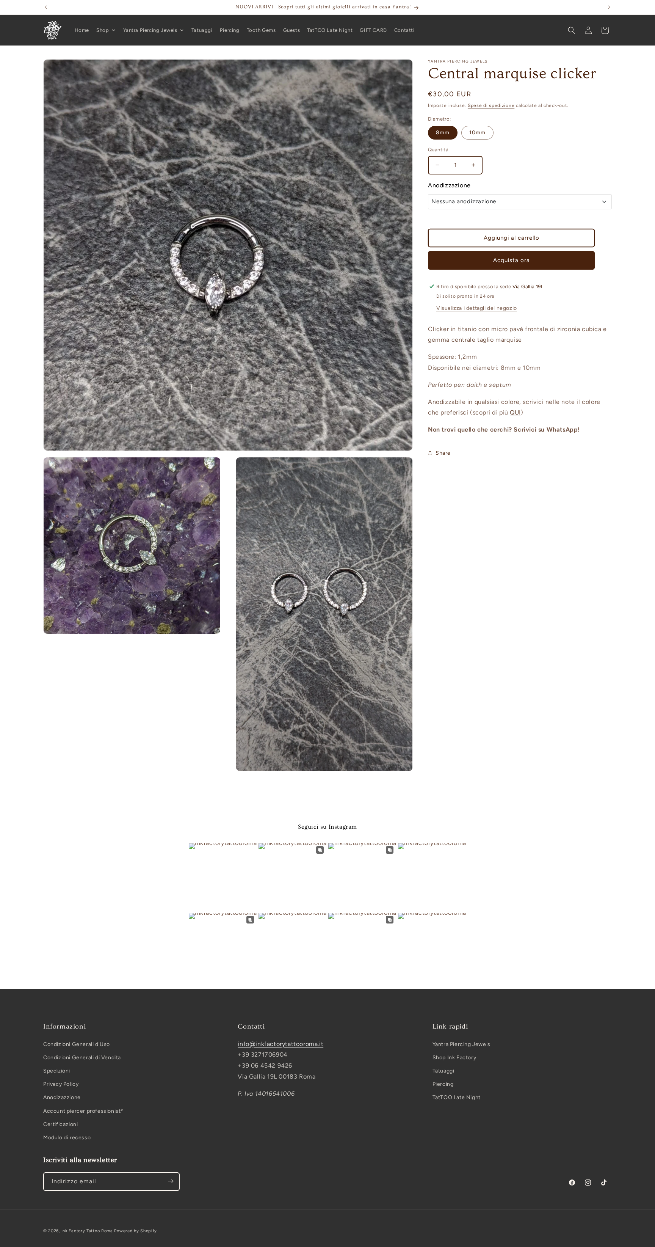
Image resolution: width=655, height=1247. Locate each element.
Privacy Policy (60, 1084)
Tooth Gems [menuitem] (261, 30)
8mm (443, 132)
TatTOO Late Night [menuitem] (330, 30)
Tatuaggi (443, 1071)
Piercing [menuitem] (230, 30)
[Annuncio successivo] (609, 7)
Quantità (438, 149)
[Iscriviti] (170, 1181)
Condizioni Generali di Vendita (82, 1057)
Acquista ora (511, 260)
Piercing (443, 1084)
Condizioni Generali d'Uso (76, 1044)
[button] (571, 30)
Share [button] (443, 453)
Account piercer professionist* (83, 1110)
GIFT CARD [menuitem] (373, 30)
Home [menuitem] (82, 30)
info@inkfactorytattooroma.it (280, 1043)
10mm (477, 132)
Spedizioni (56, 1071)
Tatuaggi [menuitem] (202, 30)
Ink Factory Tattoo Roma (87, 1230)
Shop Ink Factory (454, 1057)
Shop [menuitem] (102, 30)
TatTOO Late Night (456, 1097)
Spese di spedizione (491, 105)
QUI (515, 412)
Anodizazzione (62, 1097)
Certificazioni (60, 1124)
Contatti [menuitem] (404, 30)
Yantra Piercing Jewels (461, 1044)
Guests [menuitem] (291, 30)
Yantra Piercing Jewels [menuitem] (150, 30)
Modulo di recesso (67, 1137)
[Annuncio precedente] (46, 7)
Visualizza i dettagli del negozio (476, 308)
